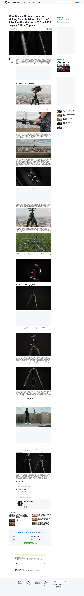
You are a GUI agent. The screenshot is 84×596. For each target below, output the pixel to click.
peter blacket (19, 569)
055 (21, 444)
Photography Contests (29, 585)
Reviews (23, 2)
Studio (30, 497)
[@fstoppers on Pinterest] (66, 19)
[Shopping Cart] (72, 2)
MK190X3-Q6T (22, 329)
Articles (19, 2)
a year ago (21, 557)
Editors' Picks (28, 582)
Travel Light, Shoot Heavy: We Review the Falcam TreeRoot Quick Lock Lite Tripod (22, 524)
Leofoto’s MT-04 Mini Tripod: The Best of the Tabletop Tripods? (44, 519)
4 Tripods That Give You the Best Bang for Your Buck (21, 520)
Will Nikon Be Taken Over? (67, 126)
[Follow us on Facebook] (62, 19)
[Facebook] (26, 507)
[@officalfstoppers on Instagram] (57, 19)
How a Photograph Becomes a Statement (68, 119)
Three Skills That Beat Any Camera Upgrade (69, 115)
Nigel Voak (18, 557)
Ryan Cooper (19, 562)
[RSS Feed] (69, 19)
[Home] (10, 2)
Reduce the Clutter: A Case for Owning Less (68, 123)
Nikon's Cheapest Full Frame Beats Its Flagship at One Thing (69, 111)
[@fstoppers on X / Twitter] (64, 19)
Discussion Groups (28, 584)
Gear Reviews (13, 11)
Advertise (45, 584)
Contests (34, 2)
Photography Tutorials (38, 582)
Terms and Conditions (60, 587)
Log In (74, 2)
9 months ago (22, 569)
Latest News (19, 582)
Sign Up (77, 2)
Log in (36, 543)
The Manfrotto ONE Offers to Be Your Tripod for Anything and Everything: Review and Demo (43, 523)
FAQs (44, 585)
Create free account (29, 543)
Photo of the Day (28, 583)
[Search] (69, 2)
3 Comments (15, 29)
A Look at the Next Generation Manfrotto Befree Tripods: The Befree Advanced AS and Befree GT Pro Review (22, 516)
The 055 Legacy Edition (26, 108)
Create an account (21, 554)
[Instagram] (24, 507)
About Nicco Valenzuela (28, 501)
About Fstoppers (46, 582)
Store (39, 2)
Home (9, 11)
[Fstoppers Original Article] (49, 29)
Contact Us (45, 583)
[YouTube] (27, 507)
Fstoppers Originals (19, 11)
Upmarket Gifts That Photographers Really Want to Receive (44, 515)
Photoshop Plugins (37, 583)
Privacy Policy (56, 587)
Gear (24, 497)
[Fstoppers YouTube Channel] (60, 19)
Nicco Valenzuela (12, 28)
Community (29, 2)
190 (23, 444)
